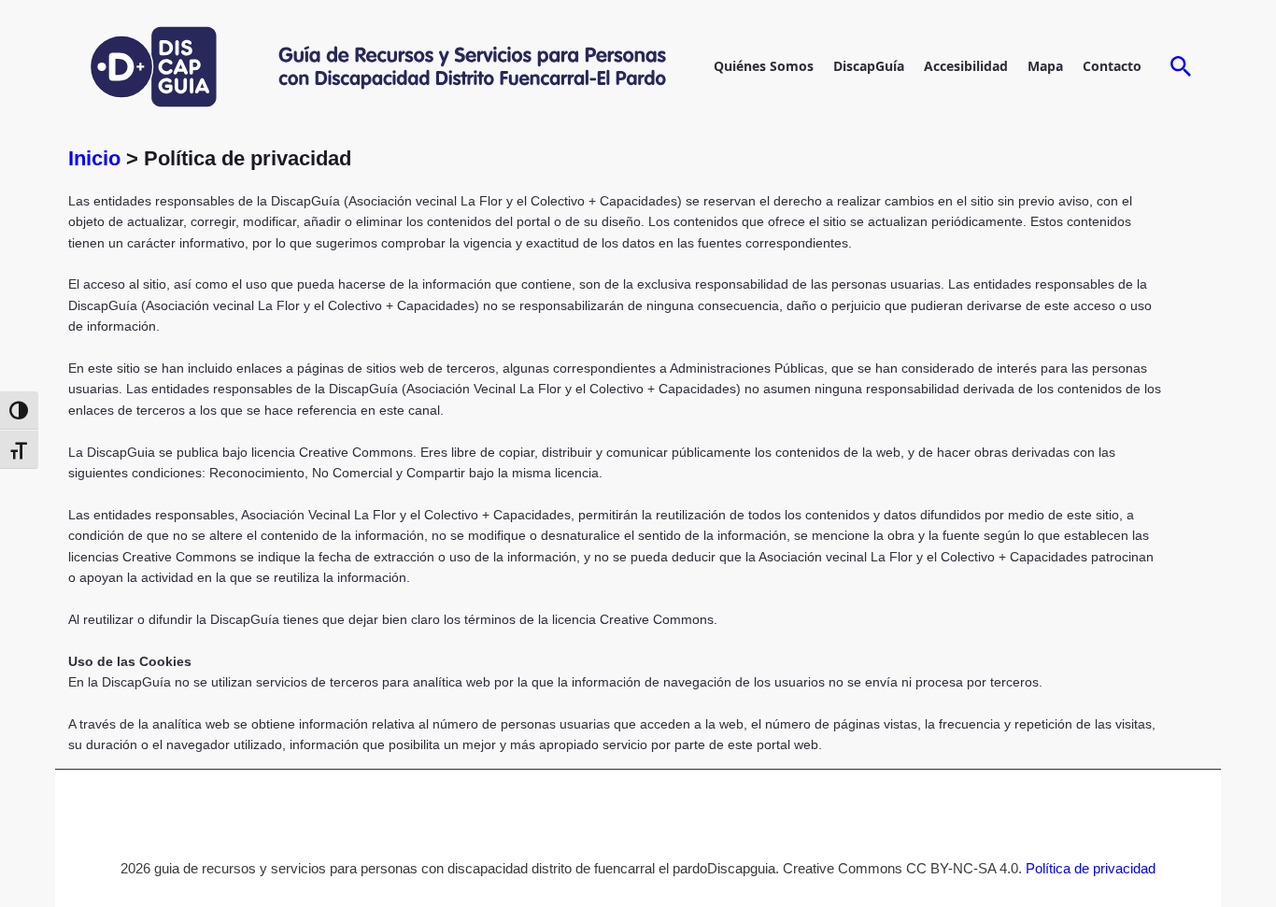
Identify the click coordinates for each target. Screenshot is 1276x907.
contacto (1112, 66)
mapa (1045, 66)
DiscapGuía (868, 66)
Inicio (97, 158)
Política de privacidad (1090, 868)
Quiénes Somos (764, 66)
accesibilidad (966, 66)
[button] (1181, 67)
